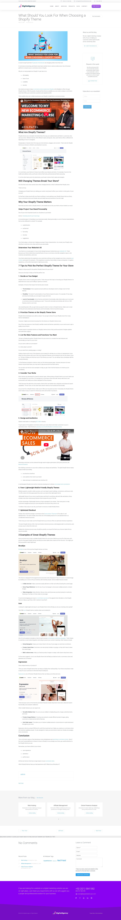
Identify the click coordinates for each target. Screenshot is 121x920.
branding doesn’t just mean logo (31, 216)
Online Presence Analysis (89, 805)
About (57, 6)
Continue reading (32, 813)
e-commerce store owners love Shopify (43, 89)
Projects (72, 6)
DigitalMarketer (48, 860)
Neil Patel (20, 783)
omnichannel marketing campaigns (57, 638)
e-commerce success (42, 598)
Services (64, 6)
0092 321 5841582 (67, 1)
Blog (78, 6)
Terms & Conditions (99, 913)
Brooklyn (20, 549)
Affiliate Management (61, 805)
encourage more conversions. (62, 484)
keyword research (23, 464)
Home (51, 6)
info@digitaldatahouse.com (83, 1)
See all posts (40, 797)
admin (23, 774)
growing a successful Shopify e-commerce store (49, 426)
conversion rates (50, 761)
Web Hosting (32, 805)
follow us (99, 1)
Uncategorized (29, 22)
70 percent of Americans (38, 62)
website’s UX (63, 251)
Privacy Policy (92, 913)
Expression (21, 674)
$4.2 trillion (38, 421)
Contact (84, 6)
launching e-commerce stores (60, 739)
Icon (25, 610)
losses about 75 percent (50, 513)
